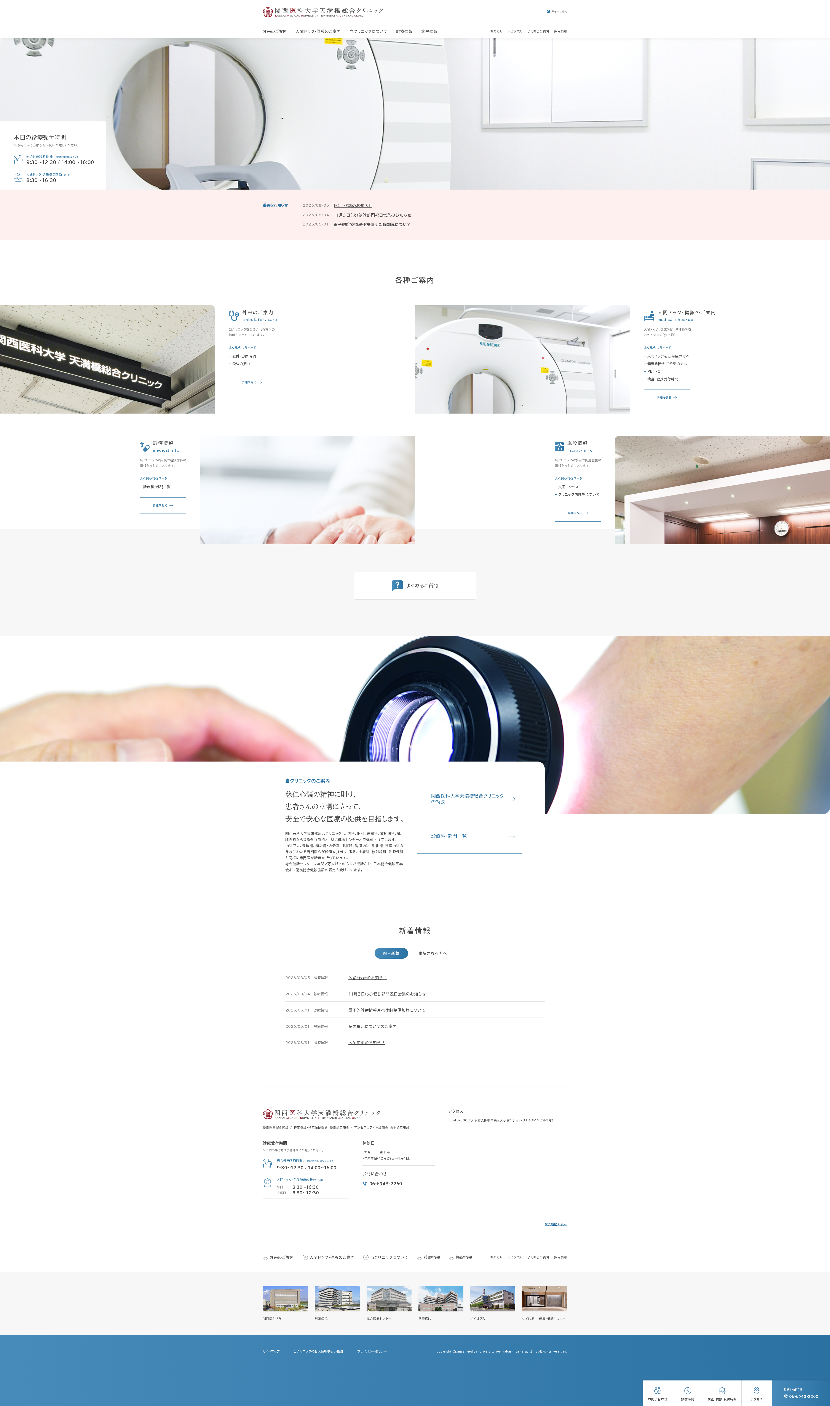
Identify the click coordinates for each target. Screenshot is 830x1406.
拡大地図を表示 (556, 1224)
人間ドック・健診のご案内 (332, 1257)
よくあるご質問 (538, 1257)
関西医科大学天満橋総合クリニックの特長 (467, 799)
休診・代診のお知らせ (353, 206)
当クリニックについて (389, 1257)
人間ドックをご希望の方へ (668, 356)
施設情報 (464, 1257)
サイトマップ (271, 1351)
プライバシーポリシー (372, 1351)
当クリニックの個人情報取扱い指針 (318, 1351)
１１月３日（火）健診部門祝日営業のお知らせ (372, 215)
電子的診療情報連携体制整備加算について (372, 224)
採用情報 (560, 1257)
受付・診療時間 (244, 356)
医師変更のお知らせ (366, 1043)
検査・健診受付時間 (662, 379)
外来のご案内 (282, 1257)
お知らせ (496, 1257)
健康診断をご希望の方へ (667, 364)
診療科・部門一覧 (157, 487)
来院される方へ (432, 953)
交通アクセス (568, 487)
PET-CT (655, 371)
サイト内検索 (559, 11)
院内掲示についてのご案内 (372, 1026)
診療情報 (432, 1257)
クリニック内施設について (579, 494)
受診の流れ (241, 364)
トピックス (515, 1257)
